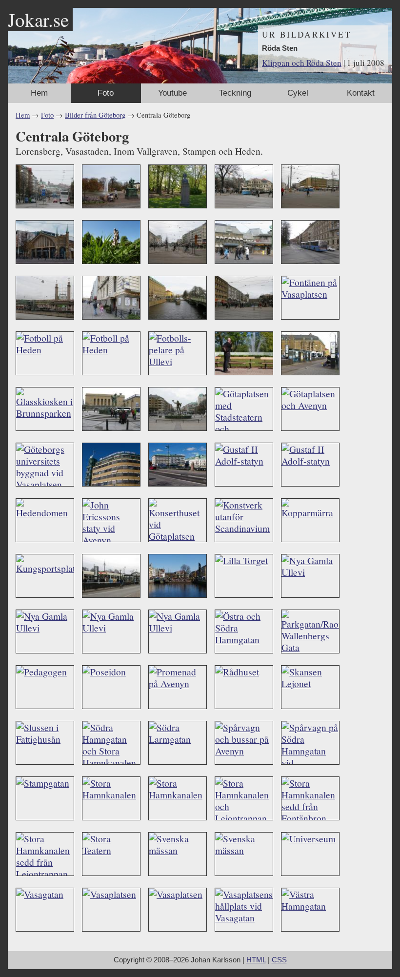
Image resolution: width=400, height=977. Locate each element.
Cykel (297, 93)
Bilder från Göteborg (95, 115)
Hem (39, 93)
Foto (106, 93)
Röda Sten (280, 48)
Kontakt (361, 93)
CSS (279, 960)
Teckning (235, 93)
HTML (256, 960)
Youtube (172, 93)
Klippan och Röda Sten (301, 62)
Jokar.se (38, 19)
